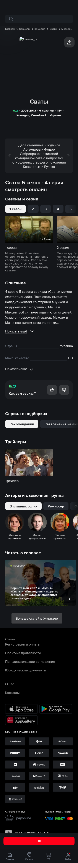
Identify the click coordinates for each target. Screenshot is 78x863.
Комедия (22, 115)
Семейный (38, 115)
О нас (9, 684)
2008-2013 (28, 110)
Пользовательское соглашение (30, 661)
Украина (56, 115)
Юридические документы (25, 670)
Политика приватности (23, 653)
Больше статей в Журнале (37, 618)
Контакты (12, 692)
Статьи (10, 639)
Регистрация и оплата (22, 644)
